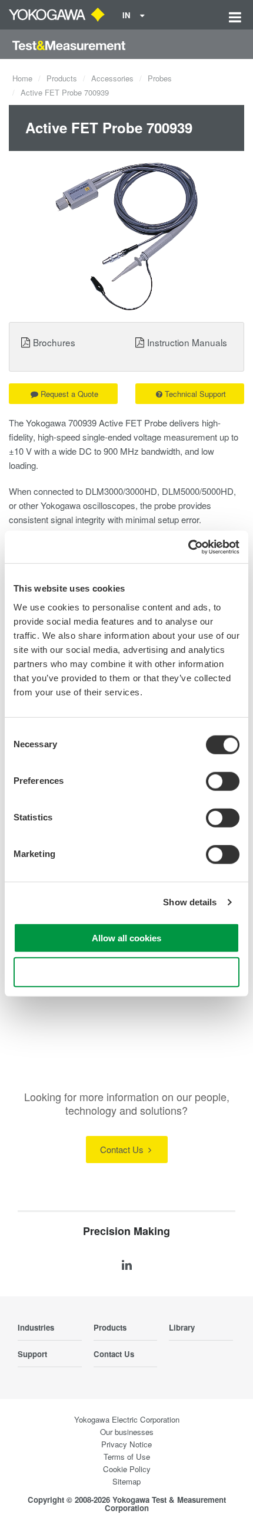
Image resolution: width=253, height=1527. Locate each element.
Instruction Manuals (187, 342)
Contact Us (123, 1149)
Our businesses (127, 1431)
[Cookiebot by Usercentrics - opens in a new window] (188, 546)
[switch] (222, 780)
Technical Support (195, 393)
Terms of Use (127, 1456)
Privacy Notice (126, 1444)
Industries (36, 1327)
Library (182, 1327)
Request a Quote (69, 393)
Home (22, 78)
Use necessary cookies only (126, 972)
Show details (190, 902)
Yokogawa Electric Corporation (126, 1419)
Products (61, 78)
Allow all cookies (126, 937)
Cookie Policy (127, 1469)
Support (32, 1353)
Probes (160, 78)
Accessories (112, 78)
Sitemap (126, 1481)
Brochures (54, 342)
